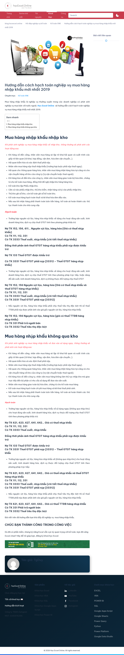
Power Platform (101, 631)
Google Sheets (101, 616)
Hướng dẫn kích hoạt (14, 605)
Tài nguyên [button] (38, 15)
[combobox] (90, 15)
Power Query (100, 621)
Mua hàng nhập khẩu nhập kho (20, 124)
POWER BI (99, 601)
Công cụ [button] (63, 15)
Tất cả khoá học (14, 599)
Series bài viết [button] (23, 15)
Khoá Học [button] (50, 15)
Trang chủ (9, 15)
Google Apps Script (103, 611)
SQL (96, 606)
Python (97, 626)
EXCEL (97, 590)
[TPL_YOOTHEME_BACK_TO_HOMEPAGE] (20, 5)
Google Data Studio (103, 636)
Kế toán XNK (23, 96)
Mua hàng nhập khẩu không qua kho (22, 127)
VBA (96, 595)
